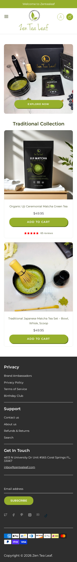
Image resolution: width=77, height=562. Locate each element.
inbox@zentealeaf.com (19, 467)
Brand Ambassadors (18, 376)
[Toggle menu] (6, 16)
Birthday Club (13, 396)
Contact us (11, 417)
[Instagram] (31, 514)
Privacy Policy (13, 382)
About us (10, 424)
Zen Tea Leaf (42, 555)
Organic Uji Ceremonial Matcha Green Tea (38, 206)
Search (8, 437)
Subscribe (18, 500)
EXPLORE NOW (38, 104)
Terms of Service (15, 389)
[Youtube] (39, 514)
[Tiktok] (47, 515)
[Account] (60, 19)
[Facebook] (15, 514)
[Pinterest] (23, 514)
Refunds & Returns (16, 431)
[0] (69, 19)
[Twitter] (7, 514)
